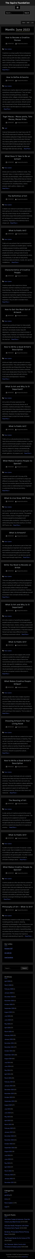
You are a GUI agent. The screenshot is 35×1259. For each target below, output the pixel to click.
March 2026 (7, 985)
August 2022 (8, 1151)
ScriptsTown (25, 1256)
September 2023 (9, 1101)
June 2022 (7, 1159)
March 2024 (7, 1078)
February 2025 (8, 1035)
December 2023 (9, 1089)
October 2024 (8, 1051)
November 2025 (9, 1000)
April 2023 (7, 1120)
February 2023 (8, 1128)
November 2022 (9, 1140)
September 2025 (9, 1008)
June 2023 (7, 1113)
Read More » (6, 70)
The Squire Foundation (17, 2)
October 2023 (8, 1097)
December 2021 (9, 1182)
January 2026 (8, 993)
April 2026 (7, 981)
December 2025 (9, 996)
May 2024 (7, 1070)
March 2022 (7, 1171)
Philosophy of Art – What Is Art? (17, 907)
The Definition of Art (17, 196)
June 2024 (7, 1066)
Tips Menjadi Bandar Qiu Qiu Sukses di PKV (17, 1238)
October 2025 (8, 1004)
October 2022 (8, 1144)
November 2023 (9, 1093)
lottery (6, 1199)
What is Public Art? (17, 230)
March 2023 (7, 1124)
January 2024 (8, 1086)
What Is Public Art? (17, 642)
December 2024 (9, 1043)
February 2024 (8, 1082)
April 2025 (7, 1027)
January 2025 (8, 1039)
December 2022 (9, 1136)
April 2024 (7, 1074)
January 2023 (8, 1132)
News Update (8, 49)
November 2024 (9, 1047)
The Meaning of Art (17, 800)
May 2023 (7, 1116)
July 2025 (7, 1016)
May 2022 (7, 1163)
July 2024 (7, 1062)
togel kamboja (8, 957)
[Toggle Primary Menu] (17, 7)
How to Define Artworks (17, 77)
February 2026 (8, 989)
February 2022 (8, 1174)
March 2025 (7, 1031)
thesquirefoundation (22, 43)
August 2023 (8, 1105)
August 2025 (8, 1012)
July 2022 (7, 1155)
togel (5, 128)
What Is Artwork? (17, 533)
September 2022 (9, 1147)
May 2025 (7, 1024)
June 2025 (7, 1020)
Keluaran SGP (8, 948)
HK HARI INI (7, 953)
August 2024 (8, 1058)
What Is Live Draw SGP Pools (17, 498)
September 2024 (9, 1055)
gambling (7, 1195)
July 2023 (7, 1109)
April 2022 (7, 1167)
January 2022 (8, 1178)
